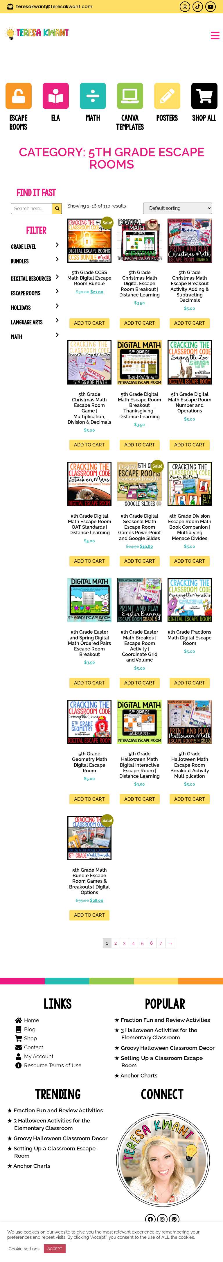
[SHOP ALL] (204, 96)
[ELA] (56, 96)
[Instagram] (185, 6)
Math (93, 117)
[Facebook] (150, 1219)
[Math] (93, 96)
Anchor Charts (138, 1075)
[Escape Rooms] (19, 96)
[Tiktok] (198, 6)
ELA (55, 117)
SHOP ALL (204, 117)
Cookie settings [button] (24, 1248)
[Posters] (167, 96)
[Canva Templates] (130, 96)
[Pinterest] (174, 1219)
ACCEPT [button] (54, 1249)
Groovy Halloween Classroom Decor (167, 1048)
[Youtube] (210, 6)
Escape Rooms (18, 122)
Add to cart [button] (89, 323)
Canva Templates (130, 122)
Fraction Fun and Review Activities (164, 1020)
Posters (167, 117)
